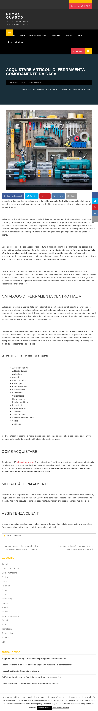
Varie (4, 642)
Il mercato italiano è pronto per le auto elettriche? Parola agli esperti (75, 547)
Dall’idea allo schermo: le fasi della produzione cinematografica (31, 677)
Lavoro (5, 603)
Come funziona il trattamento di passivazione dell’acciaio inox (30, 683)
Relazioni (6, 612)
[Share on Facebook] (95, 195)
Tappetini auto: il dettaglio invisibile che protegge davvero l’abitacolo (34, 658)
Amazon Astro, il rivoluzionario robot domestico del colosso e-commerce (21, 547)
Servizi (22, 35)
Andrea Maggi (35, 82)
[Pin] (95, 207)
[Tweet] (95, 201)
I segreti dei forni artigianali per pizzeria (20, 671)
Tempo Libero (8, 633)
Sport (4, 624)
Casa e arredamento (38, 35)
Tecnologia (55, 35)
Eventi (4, 581)
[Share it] (95, 213)
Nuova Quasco (15, 15)
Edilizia (79, 35)
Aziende (5, 564)
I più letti (78, 51)
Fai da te (6, 586)
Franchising (7, 599)
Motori (5, 607)
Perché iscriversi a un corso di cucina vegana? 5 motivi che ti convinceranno (37, 665)
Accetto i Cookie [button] (44, 708)
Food (4, 594)
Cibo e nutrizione (15, 42)
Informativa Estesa (60, 708)
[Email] (95, 219)
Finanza (5, 590)
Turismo (68, 35)
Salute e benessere (10, 616)
